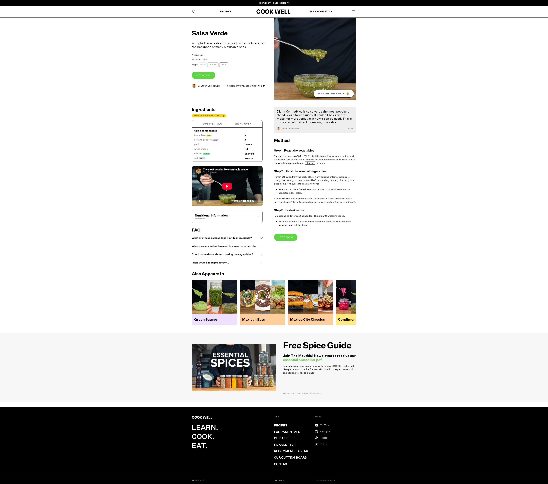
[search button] (194, 11)
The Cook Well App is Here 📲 (274, 2)
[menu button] (353, 11)
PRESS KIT (279, 480)
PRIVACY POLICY (199, 480)
